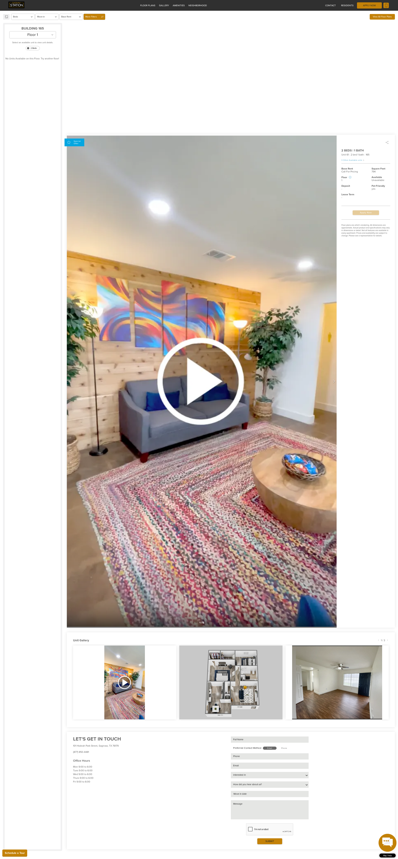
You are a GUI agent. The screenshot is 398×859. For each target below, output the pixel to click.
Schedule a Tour (15, 853)
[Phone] (386, 5)
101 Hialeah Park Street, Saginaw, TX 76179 (96, 745)
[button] (387, 845)
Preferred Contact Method (247, 748)
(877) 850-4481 (81, 752)
